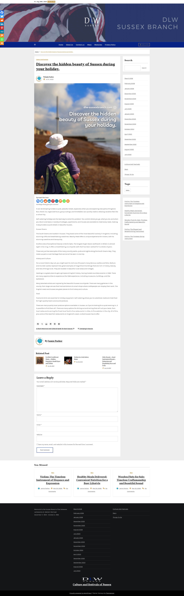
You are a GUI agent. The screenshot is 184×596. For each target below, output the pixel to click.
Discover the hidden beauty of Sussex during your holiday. (57, 52)
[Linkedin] (49, 201)
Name (39, 415)
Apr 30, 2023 (51, 366)
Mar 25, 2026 (57, 488)
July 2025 (128, 109)
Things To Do (129, 174)
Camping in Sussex (86, 329)
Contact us (80, 45)
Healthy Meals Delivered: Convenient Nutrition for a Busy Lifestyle (92, 480)
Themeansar (110, 593)
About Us (69, 45)
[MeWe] (56, 201)
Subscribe (145, 45)
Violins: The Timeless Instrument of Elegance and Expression (52, 480)
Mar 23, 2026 (136, 488)
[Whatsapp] (64, 201)
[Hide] (1, 47)
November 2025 (130, 99)
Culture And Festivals (42, 59)
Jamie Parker (49, 77)
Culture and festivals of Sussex (92, 585)
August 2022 (129, 149)
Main (126, 169)
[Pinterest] (53, 201)
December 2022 (130, 139)
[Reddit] (45, 201)
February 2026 (130, 83)
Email (39, 425)
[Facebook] (38, 201)
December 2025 (130, 94)
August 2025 (129, 104)
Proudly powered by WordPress (81, 593)
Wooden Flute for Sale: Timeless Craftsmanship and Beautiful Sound (131, 480)
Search (129, 60)
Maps (89, 45)
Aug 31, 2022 (107, 368)
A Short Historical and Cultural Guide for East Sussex (54, 329)
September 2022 (130, 144)
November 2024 (130, 124)
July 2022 (128, 154)
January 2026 (129, 88)
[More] (68, 201)
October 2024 (129, 129)
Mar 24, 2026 (97, 488)
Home (61, 45)
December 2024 (130, 119)
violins (127, 190)
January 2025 (129, 114)
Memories (98, 45)
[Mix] (60, 201)
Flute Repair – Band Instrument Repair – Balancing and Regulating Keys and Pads (109, 361)
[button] (35, 44)
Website (39, 434)
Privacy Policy (110, 45)
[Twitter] (41, 201)
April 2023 (128, 134)
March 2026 (129, 78)
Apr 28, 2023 (79, 361)
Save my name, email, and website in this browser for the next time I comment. (65, 444)
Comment (41, 386)
